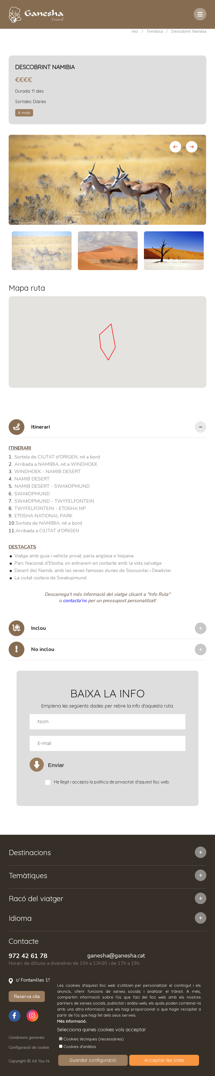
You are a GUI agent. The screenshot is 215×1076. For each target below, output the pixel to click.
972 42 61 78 (28, 956)
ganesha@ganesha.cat (116, 956)
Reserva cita (27, 996)
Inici (135, 31)
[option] (107, 180)
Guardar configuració (92, 1060)
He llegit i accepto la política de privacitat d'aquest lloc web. (112, 781)
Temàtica (155, 31)
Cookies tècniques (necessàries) (93, 1038)
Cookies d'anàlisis (79, 1046)
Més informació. (72, 1021)
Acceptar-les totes (164, 1060)
